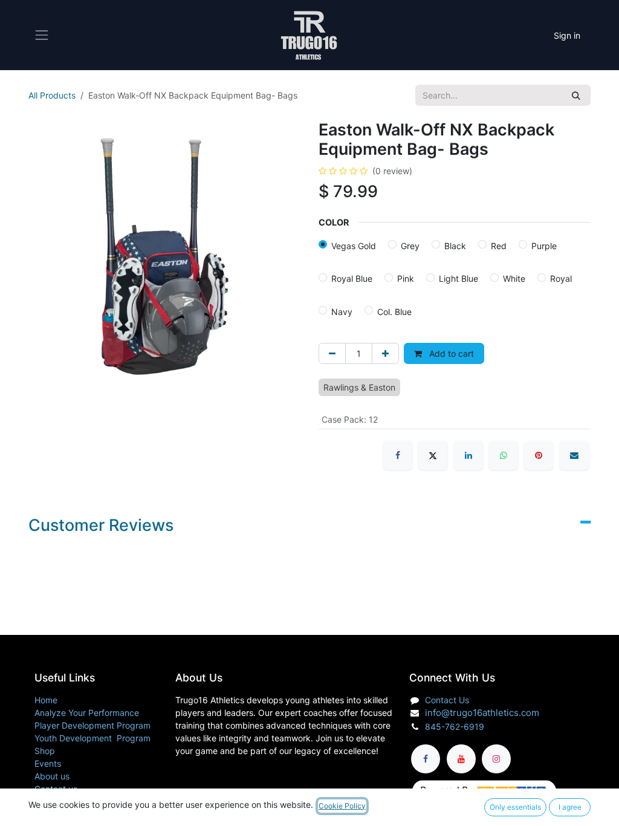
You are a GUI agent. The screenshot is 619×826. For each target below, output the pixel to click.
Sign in (567, 35)
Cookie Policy (342, 805)
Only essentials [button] (515, 806)
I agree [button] (570, 806)
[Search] (576, 95)
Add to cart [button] (450, 353)
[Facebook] (397, 455)
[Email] (574, 455)
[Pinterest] (538, 455)
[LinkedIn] (468, 455)
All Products (52, 95)
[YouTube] (461, 758)
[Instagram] (496, 758)
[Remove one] (332, 353)
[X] (432, 455)
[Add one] (385, 353)
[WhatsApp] (503, 455)
